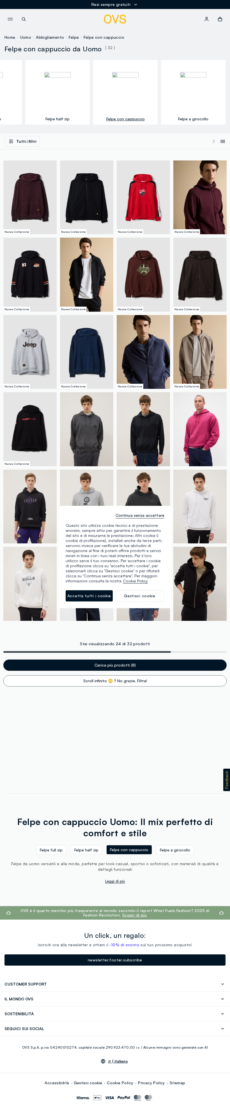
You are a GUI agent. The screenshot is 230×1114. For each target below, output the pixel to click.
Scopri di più (134, 915)
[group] (57, 92)
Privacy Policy (151, 1082)
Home (9, 37)
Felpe (74, 37)
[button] (226, 780)
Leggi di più (115, 881)
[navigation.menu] (10, 19)
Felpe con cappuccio (104, 37)
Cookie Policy (120, 1082)
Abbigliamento (50, 37)
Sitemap (177, 1082)
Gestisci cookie (88, 1082)
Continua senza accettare (140, 515)
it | (118, 1061)
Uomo (25, 37)
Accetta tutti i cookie (89, 595)
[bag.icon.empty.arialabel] (220, 19)
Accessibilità (57, 1082)
